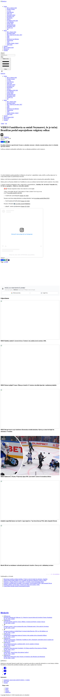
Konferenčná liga (11, 25)
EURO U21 (10, 27)
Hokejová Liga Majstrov (13, 39)
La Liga (9, 10)
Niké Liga (9, 13)
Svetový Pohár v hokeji (12, 43)
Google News (45, 292)
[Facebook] (5, 669)
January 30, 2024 (24, 195)
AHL (8, 42)
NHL (8, 36)
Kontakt (6, 50)
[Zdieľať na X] (8, 142)
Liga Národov (10, 22)
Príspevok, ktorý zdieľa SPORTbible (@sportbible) (21, 254)
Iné (7, 29)
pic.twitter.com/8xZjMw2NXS (41, 198)
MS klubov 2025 (11, 26)
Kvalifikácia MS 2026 (12, 20)
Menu (6, 64)
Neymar (6, 262)
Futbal (5, 6)
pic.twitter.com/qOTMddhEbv (22, 203)
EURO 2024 (10, 23)
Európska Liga (10, 16)
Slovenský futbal (11, 15)
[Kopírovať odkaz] (6, 142)
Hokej (5, 30)
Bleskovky (6, 49)
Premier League (11, 9)
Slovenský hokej (11, 33)
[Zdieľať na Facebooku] (1, 142)
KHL (8, 37)
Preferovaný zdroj (16, 292)
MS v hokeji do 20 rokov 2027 (14, 34)
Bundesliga (9, 17)
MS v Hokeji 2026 (11, 32)
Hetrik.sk (3, 73)
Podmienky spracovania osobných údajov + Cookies (17, 680)
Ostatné (6, 46)
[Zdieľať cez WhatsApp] (4, 142)
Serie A (9, 19)
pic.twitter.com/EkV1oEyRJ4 (14, 193)
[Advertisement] (30, 162)
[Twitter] (5, 674)
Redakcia (6, 137)
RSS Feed (6, 681)
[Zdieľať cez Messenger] (3, 142)
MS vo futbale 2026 (12, 8)
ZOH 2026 (9, 44)
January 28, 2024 (25, 201)
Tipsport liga (10, 40)
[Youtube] (5, 671)
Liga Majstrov (10, 12)
